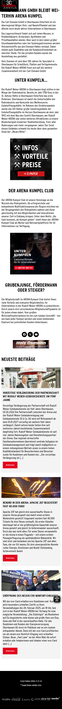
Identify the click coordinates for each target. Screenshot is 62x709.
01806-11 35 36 (36, 681)
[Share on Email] (36, 334)
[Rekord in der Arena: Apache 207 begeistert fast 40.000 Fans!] (31, 487)
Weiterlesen (10, 465)
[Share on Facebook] (24, 334)
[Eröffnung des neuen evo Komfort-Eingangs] (31, 580)
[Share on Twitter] (30, 334)
